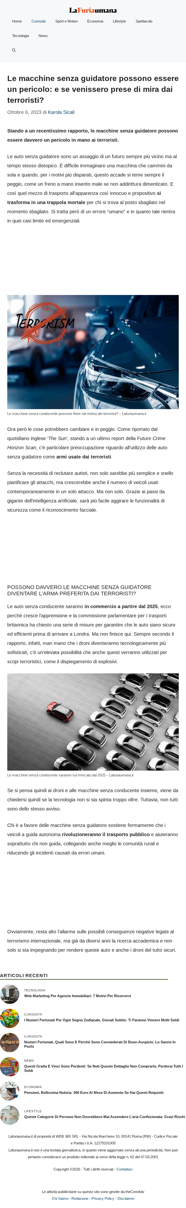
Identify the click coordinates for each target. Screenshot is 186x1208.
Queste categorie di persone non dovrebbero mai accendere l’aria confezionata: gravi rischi (104, 1117)
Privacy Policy (103, 1198)
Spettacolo (144, 21)
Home (17, 21)
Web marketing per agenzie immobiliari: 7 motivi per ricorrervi (77, 996)
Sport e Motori (66, 21)
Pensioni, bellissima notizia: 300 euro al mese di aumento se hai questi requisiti (93, 1092)
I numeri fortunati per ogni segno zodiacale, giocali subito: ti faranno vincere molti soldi (101, 1020)
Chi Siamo (60, 1198)
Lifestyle (119, 21)
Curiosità (38, 21)
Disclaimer (125, 1198)
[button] (14, 50)
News (43, 36)
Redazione (79, 1198)
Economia (95, 21)
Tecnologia (20, 36)
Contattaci (124, 1169)
